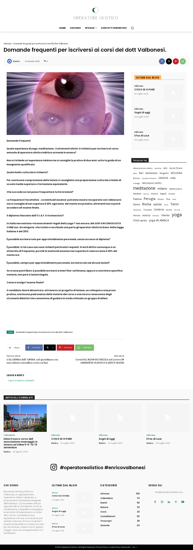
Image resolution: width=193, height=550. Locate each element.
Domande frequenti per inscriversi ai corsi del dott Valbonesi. (44, 332)
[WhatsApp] (183, 61)
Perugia (149, 198)
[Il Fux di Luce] (173, 139)
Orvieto (171, 193)
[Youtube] (182, 502)
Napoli (163, 193)
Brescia (136, 178)
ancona (158, 168)
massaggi (136, 183)
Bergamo (164, 173)
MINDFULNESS (175, 189)
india (173, 178)
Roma (146, 204)
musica (154, 193)
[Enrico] (10, 61)
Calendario (9, 435)
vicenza (146, 215)
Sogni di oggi (142, 112)
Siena (166, 205)
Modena (137, 193)
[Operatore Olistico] (96, 13)
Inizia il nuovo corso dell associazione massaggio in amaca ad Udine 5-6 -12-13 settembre (20, 443)
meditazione (144, 188)
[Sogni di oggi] (173, 116)
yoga (177, 214)
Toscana (147, 209)
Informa (7, 43)
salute (157, 204)
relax (174, 199)
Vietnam (155, 216)
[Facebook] (162, 61)
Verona (136, 215)
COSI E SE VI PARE (144, 89)
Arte (165, 168)
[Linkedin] (169, 502)
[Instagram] (162, 502)
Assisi (135, 173)
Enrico (16, 61)
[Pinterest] (176, 61)
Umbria (159, 209)
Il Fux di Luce (141, 135)
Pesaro (161, 199)
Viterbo (165, 215)
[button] (132, 28)
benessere (151, 173)
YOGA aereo (140, 220)
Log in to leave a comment (21, 380)
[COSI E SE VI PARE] (173, 93)
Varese (169, 210)
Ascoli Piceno (175, 168)
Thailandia (137, 210)
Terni (174, 204)
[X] (169, 61)
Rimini (136, 204)
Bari (141, 173)
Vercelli (177, 210)
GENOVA (163, 178)
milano (162, 188)
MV (136, 547)
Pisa (168, 199)
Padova (137, 199)
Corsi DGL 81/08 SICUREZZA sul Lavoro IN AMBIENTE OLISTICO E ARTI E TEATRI (99, 361)
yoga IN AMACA (159, 220)
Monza (146, 194)
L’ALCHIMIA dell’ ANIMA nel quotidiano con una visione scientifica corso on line (32, 361)
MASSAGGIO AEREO (152, 183)
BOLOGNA (176, 173)
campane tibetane (149, 178)
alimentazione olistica (142, 168)
